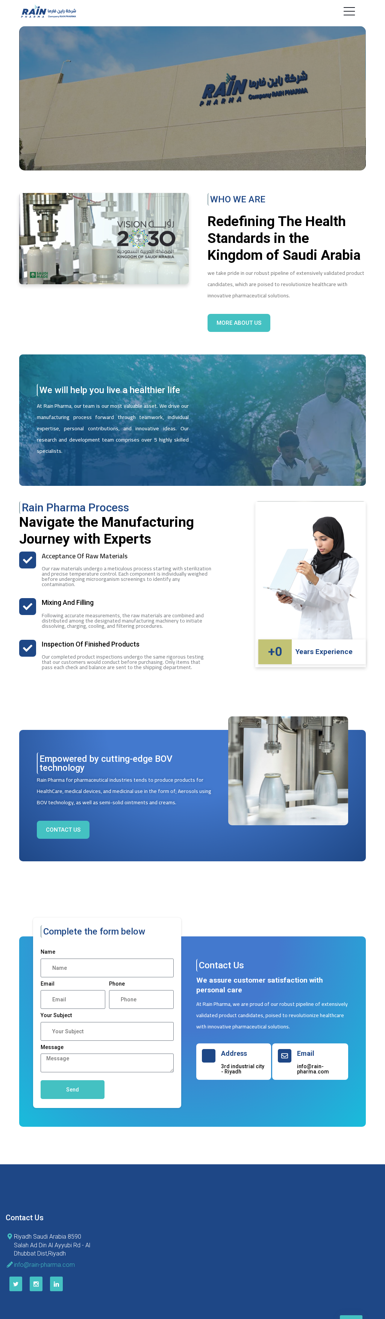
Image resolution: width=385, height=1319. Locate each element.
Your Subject (56, 1015)
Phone (117, 983)
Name (48, 951)
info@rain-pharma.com (44, 1264)
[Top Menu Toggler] (349, 11)
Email (48, 983)
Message (52, 1047)
